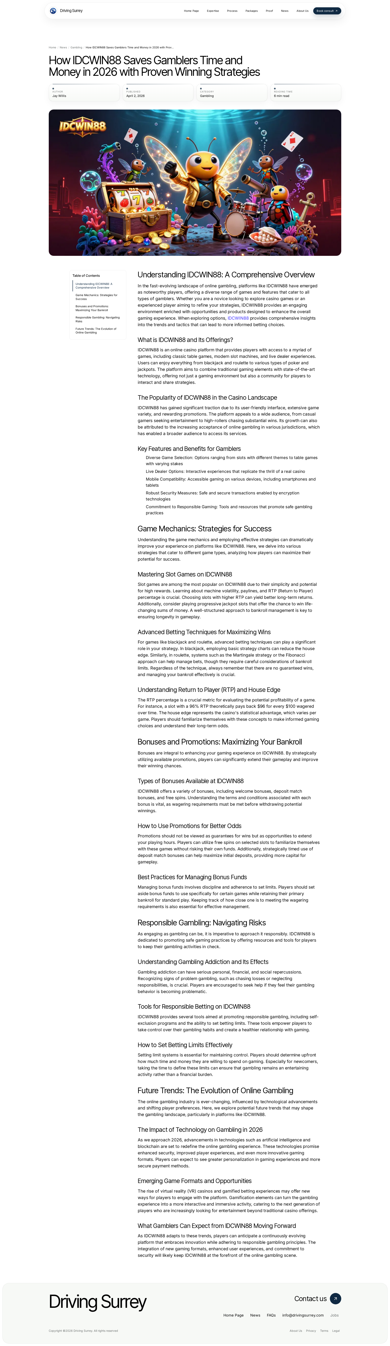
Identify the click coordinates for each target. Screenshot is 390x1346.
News (63, 47)
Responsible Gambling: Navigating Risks (98, 319)
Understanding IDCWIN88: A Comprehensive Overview (94, 285)
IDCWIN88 (238, 318)
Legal (336, 1330)
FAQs (271, 1315)
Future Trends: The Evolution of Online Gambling (96, 330)
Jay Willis (59, 96)
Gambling (76, 47)
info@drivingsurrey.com (303, 1315)
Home (52, 47)
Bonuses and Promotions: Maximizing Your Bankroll (92, 308)
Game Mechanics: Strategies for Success (96, 297)
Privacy (311, 1330)
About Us (296, 1330)
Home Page (233, 1315)
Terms (324, 1330)
